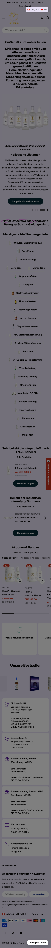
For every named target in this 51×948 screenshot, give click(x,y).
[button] (37, 9)
